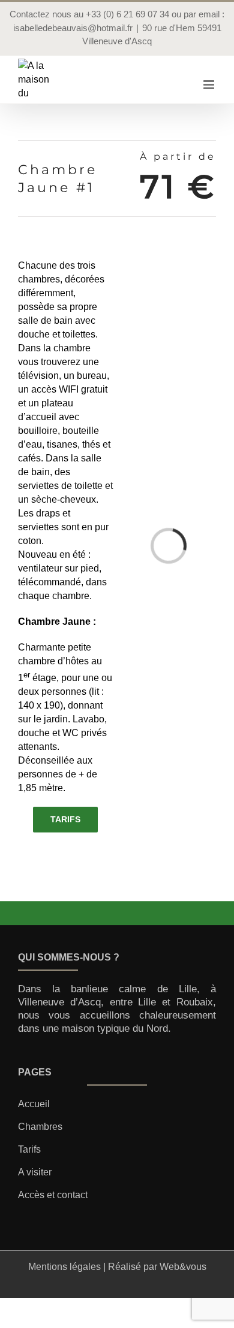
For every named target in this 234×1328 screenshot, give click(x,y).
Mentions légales (64, 1267)
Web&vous (183, 1267)
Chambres (40, 1127)
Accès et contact (53, 1195)
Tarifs (29, 1149)
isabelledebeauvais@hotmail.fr (73, 28)
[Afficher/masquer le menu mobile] (209, 84)
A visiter (35, 1172)
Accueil (34, 1104)
